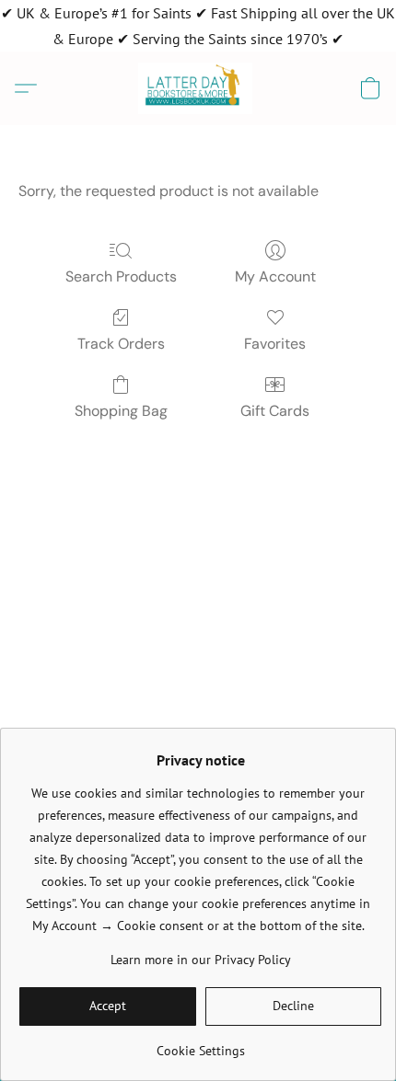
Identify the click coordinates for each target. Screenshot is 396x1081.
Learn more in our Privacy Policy (201, 959)
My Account (275, 276)
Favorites (275, 343)
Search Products (121, 276)
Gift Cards (274, 410)
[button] (198, 88)
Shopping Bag (121, 410)
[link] (200, 1044)
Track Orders (121, 343)
